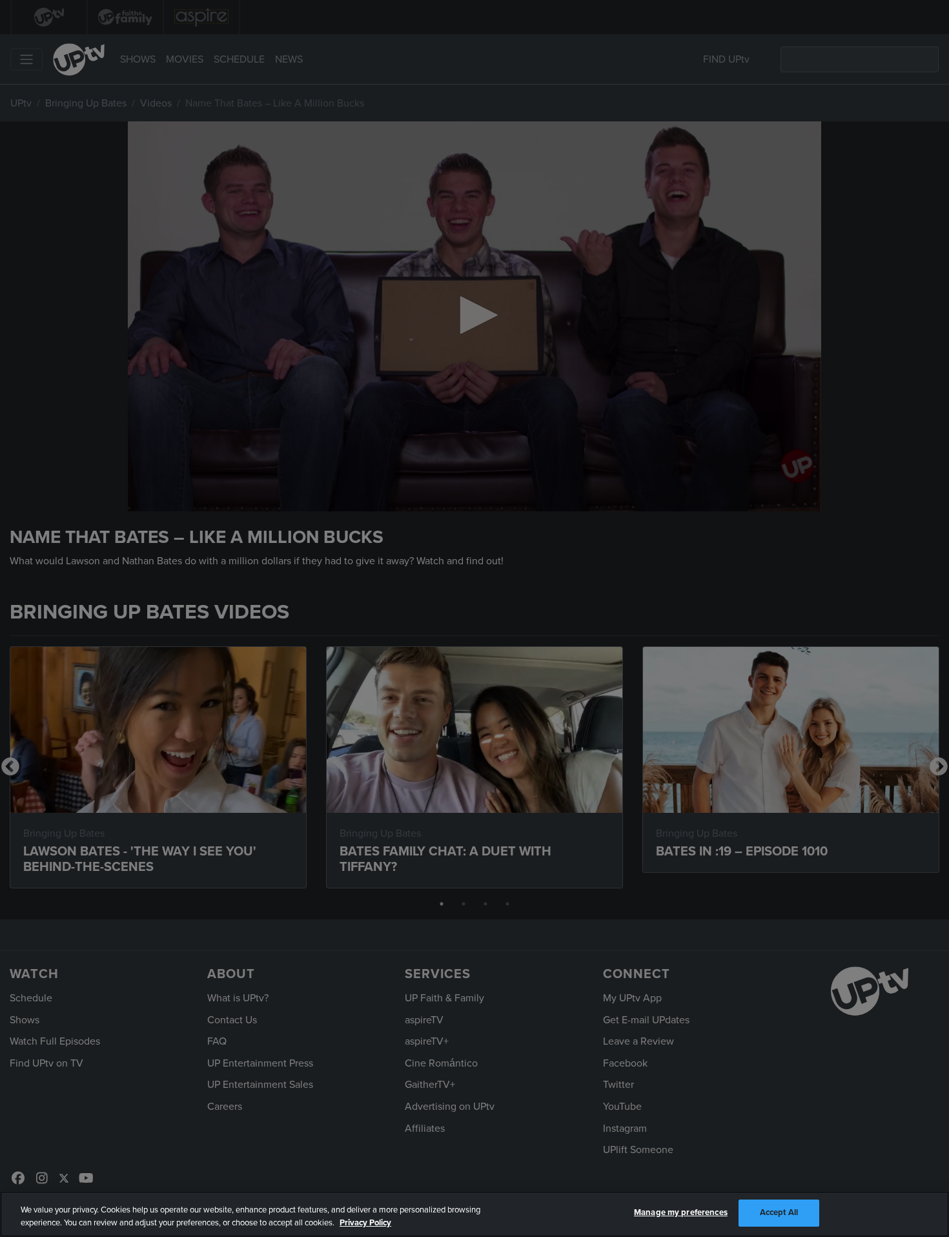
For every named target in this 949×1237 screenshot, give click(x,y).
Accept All (779, 1212)
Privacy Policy (365, 1223)
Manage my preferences (681, 1212)
